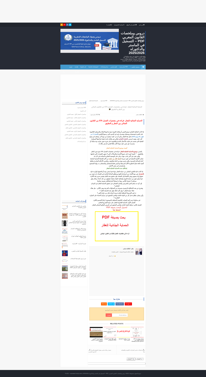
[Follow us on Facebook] (67, 24)
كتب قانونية (83, 67)
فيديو (71, 67)
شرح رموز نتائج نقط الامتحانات (78, 258)
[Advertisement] (157, 11)
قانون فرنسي (114, 67)
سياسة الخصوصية (118, 24)
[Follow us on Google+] (64, 24)
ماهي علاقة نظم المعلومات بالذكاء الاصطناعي (110, 339)
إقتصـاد (76, 67)
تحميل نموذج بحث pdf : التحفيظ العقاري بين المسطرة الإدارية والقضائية (138, 340)
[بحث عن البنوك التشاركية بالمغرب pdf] (123, 332)
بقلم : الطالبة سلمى (128, 248)
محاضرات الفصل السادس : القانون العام (76, 138)
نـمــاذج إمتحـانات (104, 67)
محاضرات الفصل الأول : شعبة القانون (76, 114)
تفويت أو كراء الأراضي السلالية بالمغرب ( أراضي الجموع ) (97, 340)
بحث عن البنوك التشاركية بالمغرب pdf (124, 339)
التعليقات (138, 359)
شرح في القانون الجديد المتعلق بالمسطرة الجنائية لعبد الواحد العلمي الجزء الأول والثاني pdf (78, 275)
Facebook (119, 304)
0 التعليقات (130, 359)
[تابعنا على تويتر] (70, 24)
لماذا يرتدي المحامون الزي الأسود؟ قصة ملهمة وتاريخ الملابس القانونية (77, 222)
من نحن (141, 24)
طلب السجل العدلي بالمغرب (78, 251)
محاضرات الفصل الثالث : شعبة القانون (76, 117)
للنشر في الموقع (131, 24)
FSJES (67, 373)
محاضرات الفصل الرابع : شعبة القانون (76, 131)
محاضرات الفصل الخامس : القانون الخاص (75, 124)
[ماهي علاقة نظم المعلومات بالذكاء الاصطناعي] (110, 332)
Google (128, 304)
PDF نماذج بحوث (123, 67)
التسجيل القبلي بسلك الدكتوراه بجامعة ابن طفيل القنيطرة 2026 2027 (78, 267)
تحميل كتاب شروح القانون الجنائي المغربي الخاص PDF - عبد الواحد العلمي (77, 215)
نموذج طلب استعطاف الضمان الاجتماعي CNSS (78, 229)
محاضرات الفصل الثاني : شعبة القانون (76, 121)
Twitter (110, 304)
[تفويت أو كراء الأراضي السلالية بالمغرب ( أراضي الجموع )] (96, 332)
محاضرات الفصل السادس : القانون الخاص (75, 134)
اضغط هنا (117, 210)
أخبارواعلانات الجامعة (93, 67)
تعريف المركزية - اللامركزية (79, 243)
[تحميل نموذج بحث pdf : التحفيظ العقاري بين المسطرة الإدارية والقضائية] (137, 332)
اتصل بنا (109, 24)
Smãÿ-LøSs (79, 373)
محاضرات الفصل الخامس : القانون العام (76, 128)
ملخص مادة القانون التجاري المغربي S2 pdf (79, 206)
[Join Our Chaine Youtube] (61, 24)
